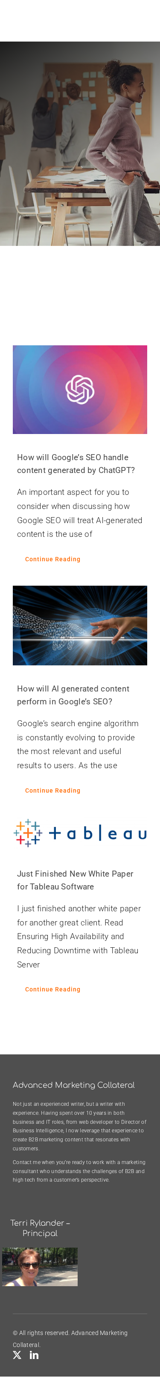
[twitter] (17, 1355)
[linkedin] (34, 1355)
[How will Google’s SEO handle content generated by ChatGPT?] (80, 389)
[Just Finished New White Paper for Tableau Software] (80, 833)
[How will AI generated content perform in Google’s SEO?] (80, 625)
